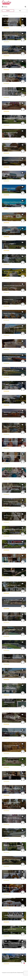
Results (8, 10)
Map (20, 10)
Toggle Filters (5, 15)
